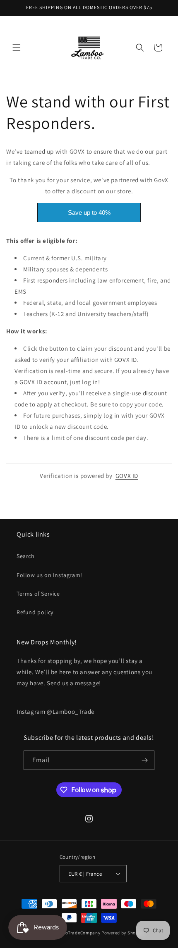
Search (26, 556)
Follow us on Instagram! (49, 575)
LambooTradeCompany (76, 933)
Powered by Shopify (122, 933)
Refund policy (35, 612)
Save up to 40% (89, 212)
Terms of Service (38, 593)
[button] (16, 47)
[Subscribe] (145, 760)
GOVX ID (126, 476)
